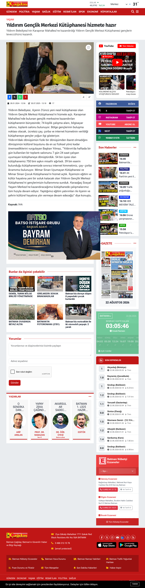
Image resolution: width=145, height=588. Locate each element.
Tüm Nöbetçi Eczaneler (119, 522)
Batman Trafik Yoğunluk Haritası (119, 560)
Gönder (15, 382)
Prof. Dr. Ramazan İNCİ (39, 434)
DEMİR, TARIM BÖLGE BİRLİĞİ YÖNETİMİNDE (21, 295)
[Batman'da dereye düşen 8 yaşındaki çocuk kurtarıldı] (78, 283)
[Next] (122, 537)
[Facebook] (101, 537)
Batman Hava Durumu (55, 559)
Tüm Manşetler (52, 568)
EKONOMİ (92, 11)
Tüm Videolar (128, 46)
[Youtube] (117, 537)
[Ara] (133, 12)
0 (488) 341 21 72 (109, 489)
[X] (107, 537)
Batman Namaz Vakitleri (89, 559)
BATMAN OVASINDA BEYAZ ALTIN (20, 323)
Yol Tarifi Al (126, 489)
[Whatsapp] (128, 537)
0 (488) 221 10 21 (109, 508)
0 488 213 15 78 (62, 543)
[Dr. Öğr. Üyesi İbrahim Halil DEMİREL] (61, 420)
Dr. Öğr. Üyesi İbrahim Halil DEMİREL (60, 434)
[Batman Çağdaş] (17, 4)
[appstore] (106, 545)
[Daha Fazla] (25, 97)
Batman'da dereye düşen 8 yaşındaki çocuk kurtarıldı (78, 296)
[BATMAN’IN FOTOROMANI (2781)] (50, 311)
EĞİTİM (57, 11)
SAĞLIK (46, 11)
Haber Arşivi (115, 568)
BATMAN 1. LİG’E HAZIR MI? (81, 407)
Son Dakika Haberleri (87, 568)
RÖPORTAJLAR (109, 11)
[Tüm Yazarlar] (90, 396)
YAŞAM (36, 11)
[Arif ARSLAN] (19, 420)
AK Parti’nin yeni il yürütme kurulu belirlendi (126, 174)
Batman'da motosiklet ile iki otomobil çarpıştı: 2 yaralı (78, 324)
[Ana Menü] (137, 12)
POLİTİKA (24, 11)
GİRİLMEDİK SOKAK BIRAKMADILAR (47, 295)
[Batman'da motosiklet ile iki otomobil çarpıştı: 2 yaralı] (78, 311)
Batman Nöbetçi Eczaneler (24, 559)
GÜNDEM (11, 11)
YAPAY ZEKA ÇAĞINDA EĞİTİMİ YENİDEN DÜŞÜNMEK (39, 407)
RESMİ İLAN (69, 11)
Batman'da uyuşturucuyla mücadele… (126, 160)
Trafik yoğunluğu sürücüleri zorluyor (125, 189)
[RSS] (133, 537)
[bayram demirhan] (54, 235)
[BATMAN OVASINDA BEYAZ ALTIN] (22, 311)
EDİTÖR (81, 432)
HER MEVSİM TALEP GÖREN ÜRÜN (127, 203)
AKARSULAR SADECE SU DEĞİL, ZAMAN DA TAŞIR (60, 407)
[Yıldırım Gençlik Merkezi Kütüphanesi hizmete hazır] (50, 68)
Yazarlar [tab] (15, 396)
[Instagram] (112, 537)
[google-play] (128, 545)
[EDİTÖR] (81, 420)
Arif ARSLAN (18, 433)
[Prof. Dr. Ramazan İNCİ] (40, 420)
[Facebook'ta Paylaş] (9, 97)
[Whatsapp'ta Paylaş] (20, 97)
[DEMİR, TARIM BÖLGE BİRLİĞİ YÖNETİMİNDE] (22, 283)
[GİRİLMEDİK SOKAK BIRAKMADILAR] (50, 283)
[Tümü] (135, 147)
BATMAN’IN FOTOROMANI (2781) (48, 323)
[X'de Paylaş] (14, 97)
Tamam (135, 584)
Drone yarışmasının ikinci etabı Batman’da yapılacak (126, 217)
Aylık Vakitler (106, 351)
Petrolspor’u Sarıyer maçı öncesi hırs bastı (127, 231)
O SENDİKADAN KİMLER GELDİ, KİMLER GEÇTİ (18, 407)
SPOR (82, 11)
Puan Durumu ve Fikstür (23, 568)
